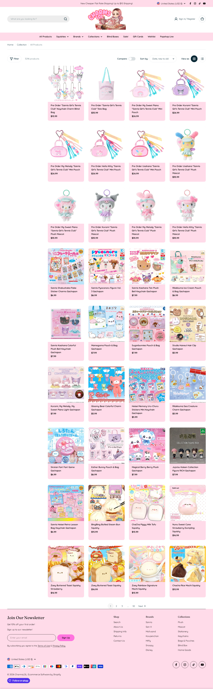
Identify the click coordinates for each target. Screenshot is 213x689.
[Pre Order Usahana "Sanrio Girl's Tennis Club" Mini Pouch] (147, 145)
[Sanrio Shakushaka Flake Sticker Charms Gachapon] (66, 266)
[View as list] (202, 58)
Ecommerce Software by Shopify (44, 674)
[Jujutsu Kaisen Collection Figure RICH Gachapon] (188, 446)
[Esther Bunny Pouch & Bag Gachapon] (106, 446)
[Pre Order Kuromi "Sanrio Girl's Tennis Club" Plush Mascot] (106, 205)
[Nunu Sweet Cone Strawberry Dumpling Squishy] (188, 503)
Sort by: (144, 58)
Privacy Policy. (59, 645)
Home (10, 44)
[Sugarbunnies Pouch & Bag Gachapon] (147, 324)
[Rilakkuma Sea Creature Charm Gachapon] (188, 385)
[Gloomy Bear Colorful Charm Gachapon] (106, 385)
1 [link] (110, 606)
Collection (22, 44)
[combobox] (38, 18)
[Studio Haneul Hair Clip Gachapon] (188, 324)
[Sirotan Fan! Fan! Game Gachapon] (66, 446)
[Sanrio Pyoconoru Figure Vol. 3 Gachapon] (106, 266)
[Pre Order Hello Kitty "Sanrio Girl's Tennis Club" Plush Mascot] (188, 205)
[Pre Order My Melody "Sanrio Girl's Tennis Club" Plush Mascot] (147, 205)
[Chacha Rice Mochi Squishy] (188, 564)
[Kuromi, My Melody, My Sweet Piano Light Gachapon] (66, 385)
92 (134, 606)
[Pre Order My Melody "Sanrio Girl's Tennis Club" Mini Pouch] (66, 145)
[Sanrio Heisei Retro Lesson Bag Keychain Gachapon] (66, 503)
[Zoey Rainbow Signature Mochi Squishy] (147, 564)
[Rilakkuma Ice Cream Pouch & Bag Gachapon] (188, 266)
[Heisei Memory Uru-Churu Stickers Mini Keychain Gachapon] (147, 385)
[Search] (65, 19)
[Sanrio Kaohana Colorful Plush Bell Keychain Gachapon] (66, 324)
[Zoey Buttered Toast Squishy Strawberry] (66, 564)
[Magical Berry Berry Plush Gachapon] (147, 446)
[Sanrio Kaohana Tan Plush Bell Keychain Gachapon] (147, 266)
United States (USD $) (172, 3)
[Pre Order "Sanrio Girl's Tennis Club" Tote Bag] (106, 84)
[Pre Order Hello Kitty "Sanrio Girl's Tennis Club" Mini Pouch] (106, 145)
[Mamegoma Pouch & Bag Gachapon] (106, 324)
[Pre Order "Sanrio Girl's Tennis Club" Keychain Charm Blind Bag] (66, 84)
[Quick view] (79, 72)
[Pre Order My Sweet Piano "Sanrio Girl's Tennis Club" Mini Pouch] (147, 84)
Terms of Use (44, 645)
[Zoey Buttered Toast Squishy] (106, 564)
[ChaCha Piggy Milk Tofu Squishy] (147, 503)
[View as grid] (194, 58)
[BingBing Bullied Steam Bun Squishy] (106, 503)
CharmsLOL (21, 674)
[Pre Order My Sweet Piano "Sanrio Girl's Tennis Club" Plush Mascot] (66, 205)
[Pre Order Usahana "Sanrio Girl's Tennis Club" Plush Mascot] (188, 145)
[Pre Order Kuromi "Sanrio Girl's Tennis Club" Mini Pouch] (188, 84)
